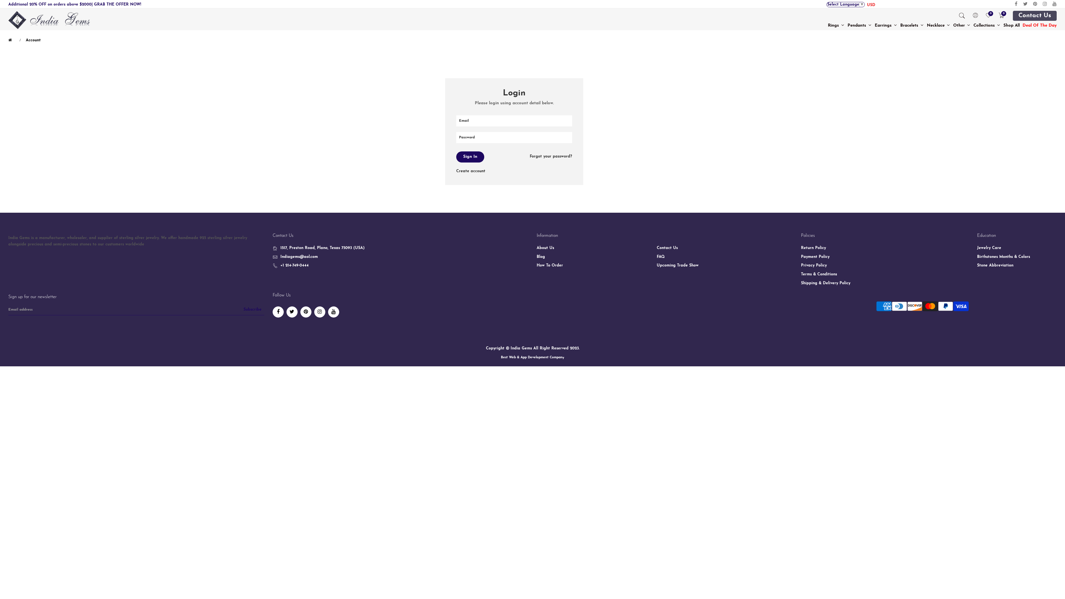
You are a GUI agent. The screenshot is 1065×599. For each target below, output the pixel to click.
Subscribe (253, 310)
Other (959, 26)
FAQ (661, 257)
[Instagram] (1045, 4)
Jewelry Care (989, 248)
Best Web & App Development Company (532, 357)
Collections (984, 26)
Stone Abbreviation (995, 265)
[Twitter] (1025, 4)
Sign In (470, 157)
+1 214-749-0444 (294, 265)
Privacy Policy (814, 265)
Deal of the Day (1040, 26)
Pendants (858, 26)
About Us (545, 248)
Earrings (884, 26)
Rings (834, 26)
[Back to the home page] (11, 40)
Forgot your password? (551, 156)
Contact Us (1034, 16)
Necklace (936, 26)
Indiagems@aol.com (299, 257)
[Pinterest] (1035, 4)
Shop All (1011, 26)
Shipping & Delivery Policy (825, 283)
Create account (470, 171)
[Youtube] (1055, 4)
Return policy (813, 248)
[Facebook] (1016, 4)
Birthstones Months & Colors (1003, 257)
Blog (541, 257)
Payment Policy (815, 257)
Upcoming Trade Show (678, 265)
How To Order (550, 265)
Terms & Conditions (819, 274)
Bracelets (910, 26)
